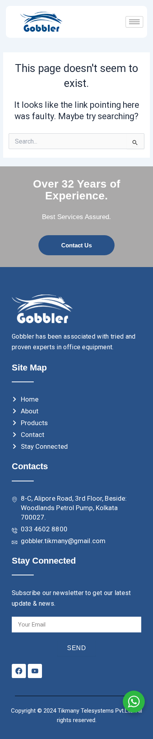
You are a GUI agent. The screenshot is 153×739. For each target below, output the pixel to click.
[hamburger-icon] (134, 22)
